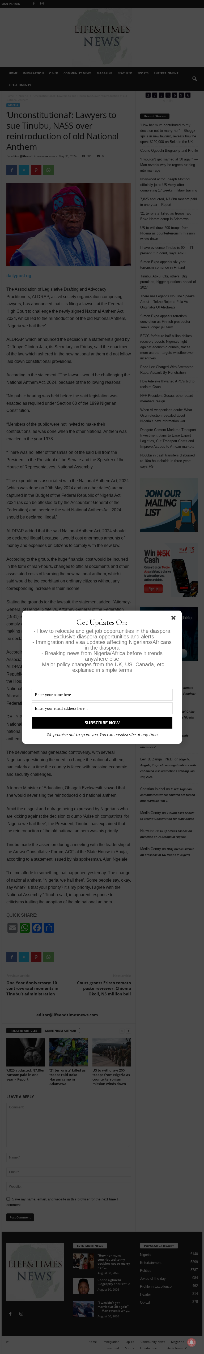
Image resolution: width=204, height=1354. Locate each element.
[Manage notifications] (191, 1342)
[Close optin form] (174, 619)
